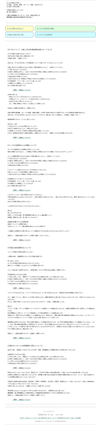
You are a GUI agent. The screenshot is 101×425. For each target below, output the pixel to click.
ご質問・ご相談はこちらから (21, 90)
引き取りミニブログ (31, 418)
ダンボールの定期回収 (44, 34)
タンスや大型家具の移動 (45, 28)
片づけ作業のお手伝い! (15, 28)
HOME (22, 418)
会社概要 (78, 418)
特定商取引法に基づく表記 (65, 418)
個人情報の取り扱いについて (47, 418)
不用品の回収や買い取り (15, 34)
